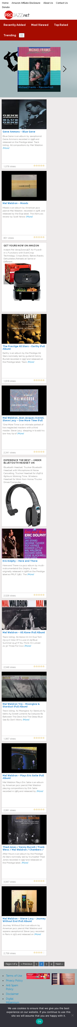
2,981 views (10, 810)
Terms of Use (14, 975)
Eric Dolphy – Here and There (20, 561)
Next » (59, 964)
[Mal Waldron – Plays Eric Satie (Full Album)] (24, 758)
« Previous (26, 964)
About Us (48, 3)
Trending (10, 35)
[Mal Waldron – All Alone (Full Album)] (24, 615)
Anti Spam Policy (12, 987)
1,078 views (10, 166)
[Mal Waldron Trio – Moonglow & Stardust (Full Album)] (24, 686)
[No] (72, 1015)
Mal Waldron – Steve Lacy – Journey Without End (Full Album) (24, 920)
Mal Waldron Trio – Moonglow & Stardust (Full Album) (21, 705)
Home (5, 3)
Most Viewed (39, 24)
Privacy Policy (14, 980)
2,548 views (10, 667)
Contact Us (62, 3)
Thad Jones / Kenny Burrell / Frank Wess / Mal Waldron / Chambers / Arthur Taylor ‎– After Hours (23, 850)
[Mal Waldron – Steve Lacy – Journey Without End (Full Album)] (24, 901)
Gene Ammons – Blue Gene (19, 131)
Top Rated (61, 24)
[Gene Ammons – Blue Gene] (24, 114)
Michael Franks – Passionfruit (36, 87)
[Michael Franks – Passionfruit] (39, 69)
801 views (9, 237)
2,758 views (10, 953)
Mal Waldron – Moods (15, 203)
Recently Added (15, 24)
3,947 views (10, 881)
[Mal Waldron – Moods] (24, 185)
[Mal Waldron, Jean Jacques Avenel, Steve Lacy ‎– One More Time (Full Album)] (24, 400)
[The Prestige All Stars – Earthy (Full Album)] (24, 328)
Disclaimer (12, 993)
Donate (6, 7)
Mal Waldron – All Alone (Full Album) (24, 632)
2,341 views (10, 452)
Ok (39, 1021)
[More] (6, 148)
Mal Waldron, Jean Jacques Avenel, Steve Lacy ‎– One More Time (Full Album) (23, 420)
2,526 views (10, 595)
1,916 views (10, 380)
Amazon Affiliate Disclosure (26, 3)
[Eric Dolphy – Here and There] (24, 543)
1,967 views (10, 738)
